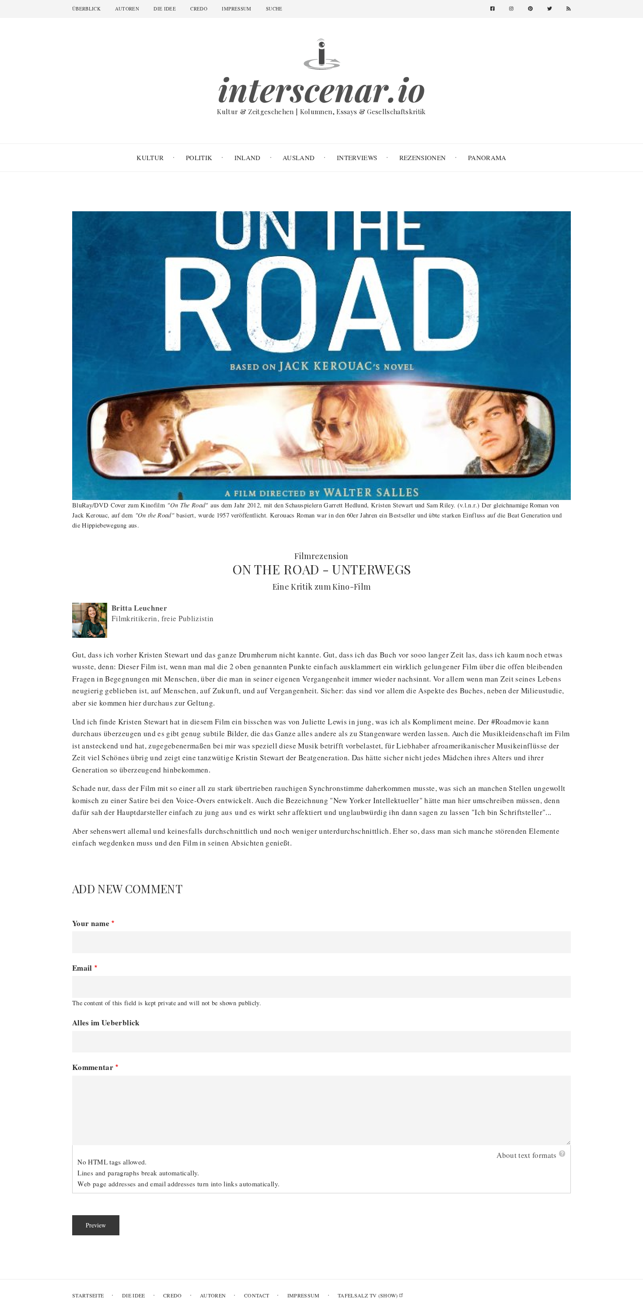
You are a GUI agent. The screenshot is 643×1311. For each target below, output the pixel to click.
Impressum (236, 8)
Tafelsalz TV (368, 1295)
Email (82, 967)
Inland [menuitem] (247, 157)
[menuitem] (495, 9)
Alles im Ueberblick (106, 1022)
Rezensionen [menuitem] (422, 157)
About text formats (526, 1155)
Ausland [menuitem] (299, 157)
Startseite (88, 1295)
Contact (256, 1295)
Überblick (86, 8)
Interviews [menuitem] (357, 157)
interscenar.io (322, 89)
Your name (90, 923)
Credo (198, 8)
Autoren (127, 8)
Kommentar (92, 1067)
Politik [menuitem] (199, 157)
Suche (274, 8)
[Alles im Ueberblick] (321, 53)
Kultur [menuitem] (150, 157)
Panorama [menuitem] (487, 157)
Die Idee (165, 8)
